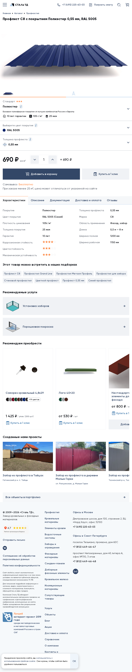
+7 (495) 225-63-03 (84, 526)
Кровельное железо (56, 579)
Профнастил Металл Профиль (74, 273)
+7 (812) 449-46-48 (84, 561)
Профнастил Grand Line (38, 273)
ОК (74, 661)
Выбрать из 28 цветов (66, 128)
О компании (52, 645)
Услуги (48, 608)
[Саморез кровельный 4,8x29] (28, 388)
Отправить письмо (14, 539)
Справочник (52, 639)
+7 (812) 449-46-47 (84, 546)
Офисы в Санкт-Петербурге (90, 535)
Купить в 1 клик (20, 423)
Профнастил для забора (111, 273)
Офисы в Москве (83, 512)
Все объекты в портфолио (23, 497)
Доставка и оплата (56, 633)
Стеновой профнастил (18, 280)
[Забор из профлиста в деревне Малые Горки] (81, 466)
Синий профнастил (99, 280)
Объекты (50, 614)
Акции (48, 627)
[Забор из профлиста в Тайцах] (28, 466)
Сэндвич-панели (55, 563)
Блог (47, 620)
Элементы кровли (55, 528)
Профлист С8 (12, 273)
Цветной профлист (47, 280)
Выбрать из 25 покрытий (63, 110)
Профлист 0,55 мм (73, 280)
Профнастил (52, 512)
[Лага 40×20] (81, 388)
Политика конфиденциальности (21, 565)
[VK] (5, 548)
